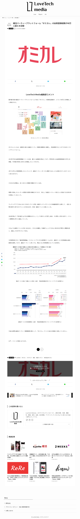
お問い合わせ (9, 511)
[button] (15, 81)
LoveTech (18, 357)
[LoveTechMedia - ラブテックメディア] (40, 6)
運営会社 (8, 503)
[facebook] (30, 420)
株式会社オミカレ (48, 357)
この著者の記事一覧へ (48, 424)
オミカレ (24, 357)
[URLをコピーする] (2, 265)
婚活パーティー (39, 357)
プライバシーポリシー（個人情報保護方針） (18, 507)
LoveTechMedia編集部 (15, 422)
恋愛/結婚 (11, 28)
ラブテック (29, 357)
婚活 (34, 357)
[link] (27, 420)
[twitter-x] (32, 420)
